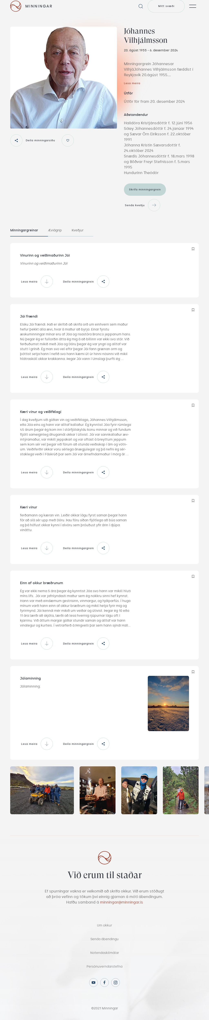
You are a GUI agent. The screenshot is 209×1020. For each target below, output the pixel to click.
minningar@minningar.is (121, 902)
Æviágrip (55, 230)
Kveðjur (77, 230)
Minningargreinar (24, 230)
